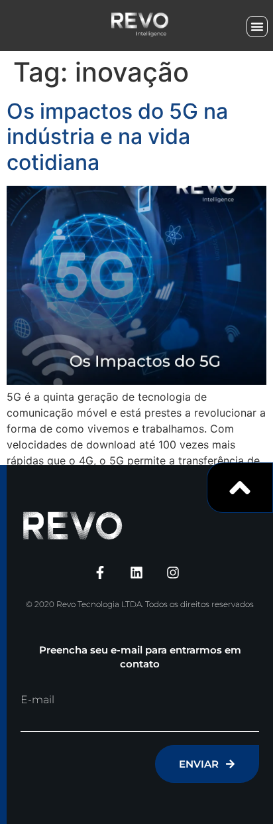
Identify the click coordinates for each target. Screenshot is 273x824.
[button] (257, 26)
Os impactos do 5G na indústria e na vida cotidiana (117, 136)
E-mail (37, 700)
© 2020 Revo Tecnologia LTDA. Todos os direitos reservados (140, 604)
